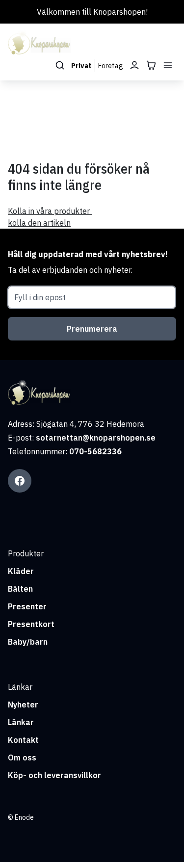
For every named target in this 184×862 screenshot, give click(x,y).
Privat (81, 65)
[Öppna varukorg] (151, 65)
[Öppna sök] (60, 65)
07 (74, 451)
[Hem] (39, 42)
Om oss (22, 757)
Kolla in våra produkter (50, 211)
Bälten (20, 589)
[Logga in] (134, 65)
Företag (110, 65)
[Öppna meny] (167, 65)
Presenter (27, 606)
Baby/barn (28, 642)
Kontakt (23, 740)
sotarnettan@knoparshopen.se (96, 438)
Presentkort (31, 624)
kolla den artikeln (39, 223)
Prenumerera (92, 329)
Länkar (21, 722)
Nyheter (23, 704)
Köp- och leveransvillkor (54, 775)
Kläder (21, 571)
